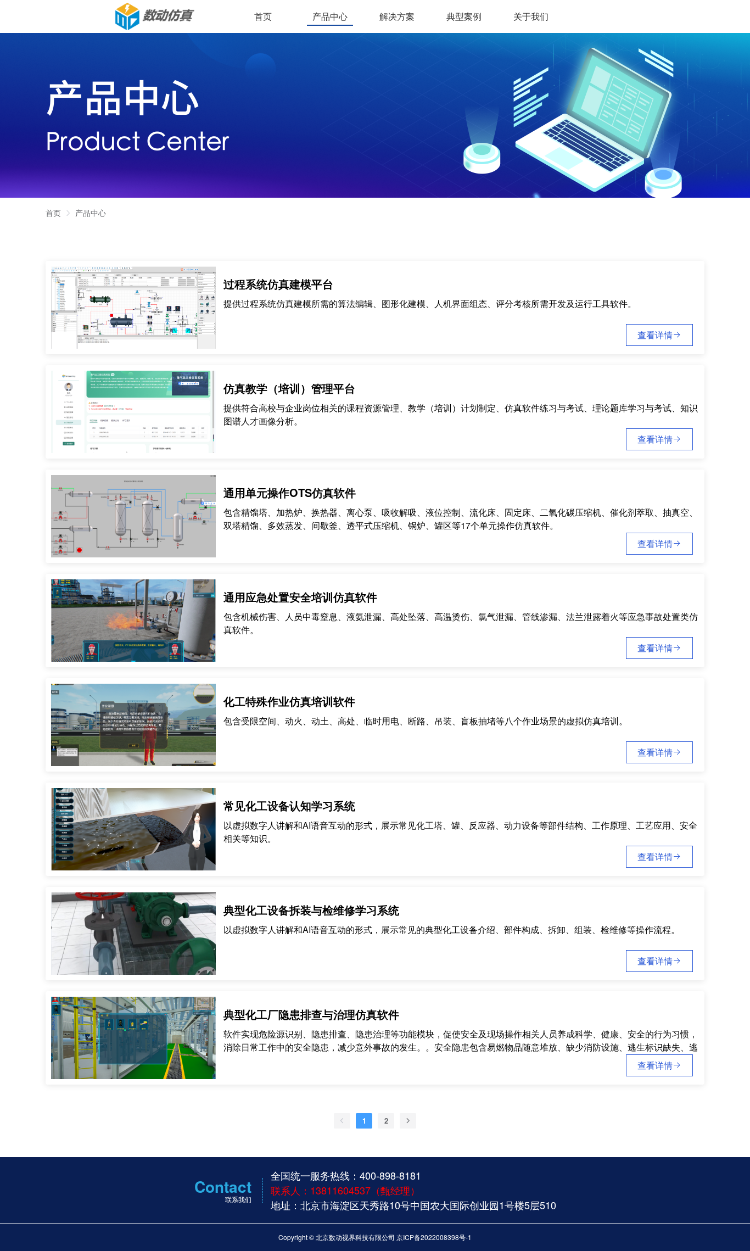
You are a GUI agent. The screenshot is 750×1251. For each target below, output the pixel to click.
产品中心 (330, 16)
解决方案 (397, 16)
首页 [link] (53, 212)
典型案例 (464, 16)
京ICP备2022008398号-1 (434, 1237)
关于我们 (530, 16)
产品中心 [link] (90, 212)
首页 (263, 16)
